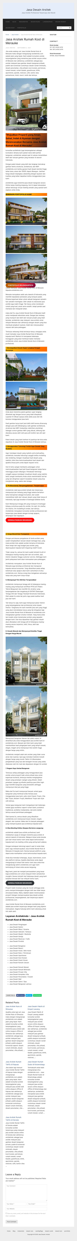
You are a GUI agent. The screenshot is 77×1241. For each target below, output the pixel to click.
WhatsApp (38, 995)
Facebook (21, 995)
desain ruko (35, 21)
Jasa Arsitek (15, 34)
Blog (14, 21)
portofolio (21, 28)
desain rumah (60, 21)
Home (8, 21)
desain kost (10, 28)
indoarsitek (23, 21)
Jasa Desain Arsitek (38, 9)
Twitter (29, 995)
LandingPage (48, 21)
